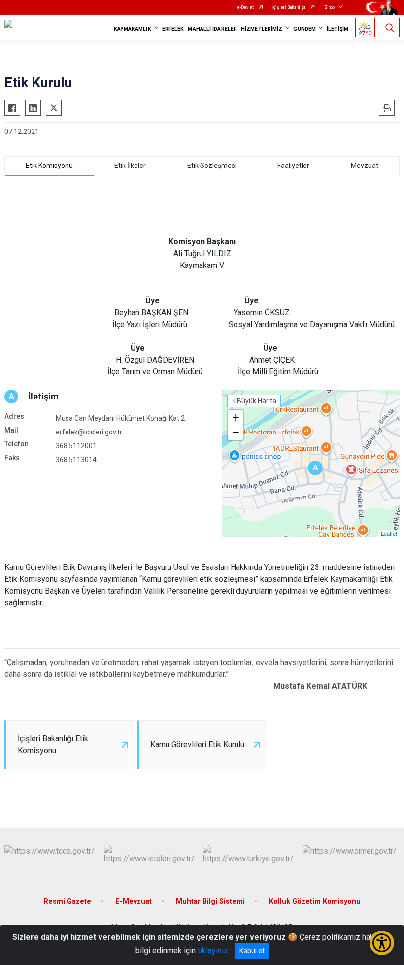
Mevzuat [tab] (364, 165)
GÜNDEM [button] (304, 29)
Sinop (329, 7)
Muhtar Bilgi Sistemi (210, 902)
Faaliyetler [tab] (293, 165)
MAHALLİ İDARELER (212, 29)
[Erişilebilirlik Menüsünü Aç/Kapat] (382, 943)
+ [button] (236, 417)
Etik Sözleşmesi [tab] (211, 165)
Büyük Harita (256, 401)
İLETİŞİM (337, 29)
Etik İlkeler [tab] (130, 165)
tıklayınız (213, 950)
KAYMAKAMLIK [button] (132, 29)
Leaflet (389, 533)
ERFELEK (173, 29)
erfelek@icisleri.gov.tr (89, 432)
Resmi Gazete (67, 902)
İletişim (43, 396)
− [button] (236, 432)
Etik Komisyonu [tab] (49, 165)
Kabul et (252, 951)
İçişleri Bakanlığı (288, 7)
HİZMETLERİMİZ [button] (261, 29)
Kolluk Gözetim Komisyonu (315, 902)
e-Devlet (245, 7)
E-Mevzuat (133, 902)
